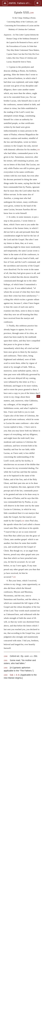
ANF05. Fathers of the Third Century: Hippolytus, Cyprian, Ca (20, 3)
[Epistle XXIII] (39, 512)
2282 (22, 521)
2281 (5, 660)
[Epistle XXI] (2, 512)
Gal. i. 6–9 (14, 675)
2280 (32, 13)
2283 (14, 577)
